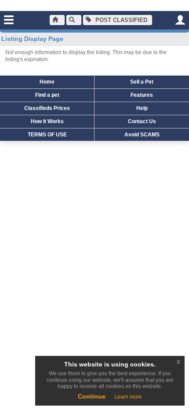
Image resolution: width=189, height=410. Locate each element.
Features (142, 95)
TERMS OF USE (47, 135)
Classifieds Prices (47, 108)
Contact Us (142, 121)
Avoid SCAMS (142, 135)
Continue (91, 396)
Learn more (128, 397)
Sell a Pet (141, 82)
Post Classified (120, 20)
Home (47, 82)
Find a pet (47, 95)
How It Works (47, 121)
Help (142, 108)
